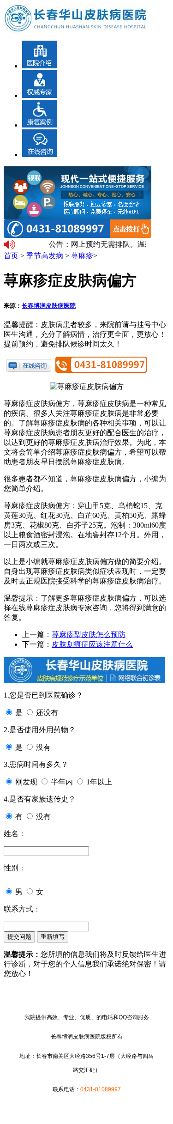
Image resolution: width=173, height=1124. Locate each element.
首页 (11, 256)
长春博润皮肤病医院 (49, 305)
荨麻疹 (82, 256)
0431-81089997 (100, 1089)
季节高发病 (44, 256)
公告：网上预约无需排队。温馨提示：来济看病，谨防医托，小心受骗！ (96, 244)
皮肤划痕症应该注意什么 (92, 644)
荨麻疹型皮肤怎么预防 (88, 634)
